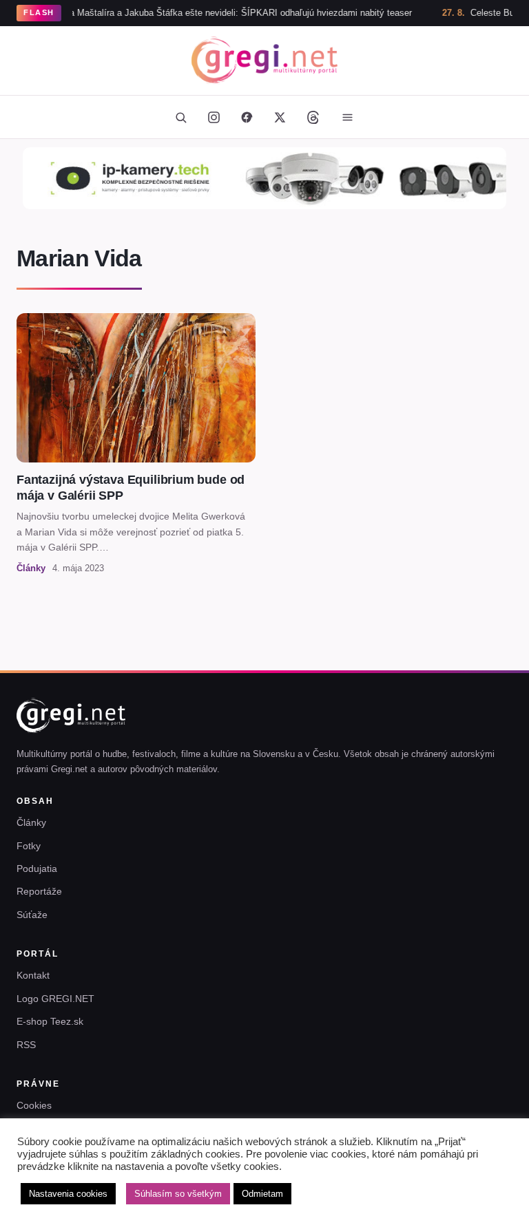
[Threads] (313, 117)
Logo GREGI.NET (55, 998)
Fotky (29, 845)
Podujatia (37, 868)
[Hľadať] (180, 117)
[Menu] (347, 117)
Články (31, 822)
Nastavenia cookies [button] (68, 1194)
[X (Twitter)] (280, 117)
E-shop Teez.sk (50, 1021)
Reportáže (39, 891)
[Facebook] (247, 117)
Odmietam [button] (262, 1194)
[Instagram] (213, 117)
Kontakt (33, 975)
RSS (26, 1044)
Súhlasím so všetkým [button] (178, 1194)
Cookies (34, 1105)
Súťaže (32, 914)
